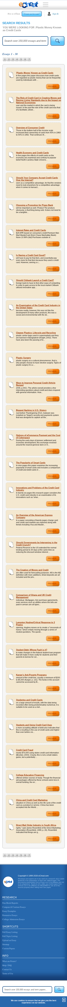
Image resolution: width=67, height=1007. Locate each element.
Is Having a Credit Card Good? (30, 255)
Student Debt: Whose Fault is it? (31, 650)
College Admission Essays (13, 919)
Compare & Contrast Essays (14, 907)
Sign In (56, 13)
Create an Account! (31, 13)
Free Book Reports (10, 902)
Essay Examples (9, 911)
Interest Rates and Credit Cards (31, 230)
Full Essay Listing (10, 932)
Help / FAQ (7, 965)
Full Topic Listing (10, 936)
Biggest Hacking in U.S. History (31, 410)
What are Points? (9, 961)
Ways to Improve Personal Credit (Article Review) (35, 384)
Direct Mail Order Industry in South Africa (36, 825)
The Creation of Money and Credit (32, 570)
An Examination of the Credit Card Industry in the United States (38, 306)
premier (52, 86)
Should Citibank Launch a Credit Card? (35, 280)
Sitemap (5, 944)
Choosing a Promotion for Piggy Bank (34, 205)
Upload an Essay (9, 940)
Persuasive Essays (9, 915)
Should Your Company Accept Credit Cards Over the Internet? (37, 179)
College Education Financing (30, 775)
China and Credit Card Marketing (32, 800)
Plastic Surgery (23, 358)
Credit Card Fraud (24, 750)
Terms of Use (7, 973)
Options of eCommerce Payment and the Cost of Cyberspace (38, 436)
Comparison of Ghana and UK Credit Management (33, 596)
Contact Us (7, 969)
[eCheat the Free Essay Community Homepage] (28, 5)
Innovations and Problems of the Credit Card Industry (37, 489)
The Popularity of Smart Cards (30, 463)
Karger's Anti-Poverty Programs (31, 675)
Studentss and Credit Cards (29, 700)
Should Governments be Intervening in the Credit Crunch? (36, 543)
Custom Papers (8, 948)
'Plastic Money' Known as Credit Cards (34, 73)
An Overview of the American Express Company (34, 516)
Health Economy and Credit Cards (32, 153)
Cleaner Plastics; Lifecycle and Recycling (36, 333)
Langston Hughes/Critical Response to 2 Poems (35, 623)
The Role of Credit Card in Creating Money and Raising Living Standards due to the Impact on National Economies (38, 100)
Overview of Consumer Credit (30, 127)
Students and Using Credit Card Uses (34, 725)
